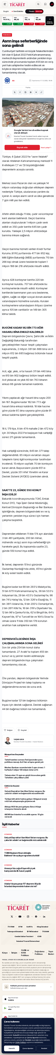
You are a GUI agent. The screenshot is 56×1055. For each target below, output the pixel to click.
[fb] (36, 917)
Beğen (10, 730)
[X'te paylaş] (14, 92)
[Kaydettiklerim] (45, 4)
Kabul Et (12, 1048)
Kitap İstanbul (42, 927)
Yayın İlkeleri (51, 952)
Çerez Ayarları (28, 1048)
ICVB (39, 936)
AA (13, 81)
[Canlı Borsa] (52, 4)
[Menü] (5, 4)
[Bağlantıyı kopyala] (41, 92)
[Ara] (38, 4)
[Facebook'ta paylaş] (20, 92)
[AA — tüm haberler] (7, 80)
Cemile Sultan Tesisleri (24, 936)
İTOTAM (11, 927)
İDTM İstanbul (32, 931)
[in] (44, 917)
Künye (5, 953)
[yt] (20, 917)
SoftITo (29, 927)
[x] (12, 917)
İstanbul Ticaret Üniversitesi (28, 941)
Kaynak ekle (22, 147)
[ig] (28, 917)
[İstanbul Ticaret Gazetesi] (18, 4)
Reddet (44, 1048)
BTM (20, 927)
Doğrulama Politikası (39, 952)
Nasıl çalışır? (46, 147)
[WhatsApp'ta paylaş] (25, 92)
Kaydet (24, 730)
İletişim (14, 953)
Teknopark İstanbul (15, 931)
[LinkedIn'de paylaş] (30, 92)
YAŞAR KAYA (19, 739)
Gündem (7, 35)
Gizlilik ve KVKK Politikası (25, 952)
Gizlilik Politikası (20, 1042)
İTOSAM (45, 931)
